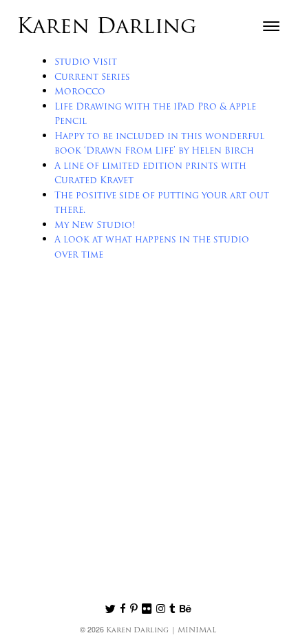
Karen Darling (107, 28)
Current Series (92, 77)
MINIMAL (197, 630)
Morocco (79, 91)
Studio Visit (85, 62)
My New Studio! (94, 225)
